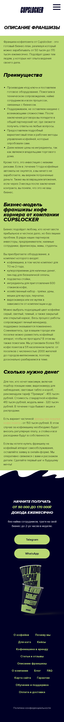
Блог (37, 670)
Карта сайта (22, 678)
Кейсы (41, 642)
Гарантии (43, 678)
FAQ (49, 670)
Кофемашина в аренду (32, 649)
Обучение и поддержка (32, 685)
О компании (20, 670)
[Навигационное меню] (56, 7)
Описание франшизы (32, 663)
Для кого (24, 642)
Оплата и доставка (32, 692)
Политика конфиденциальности (32, 707)
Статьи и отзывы (32, 656)
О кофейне (21, 635)
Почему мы (42, 635)
